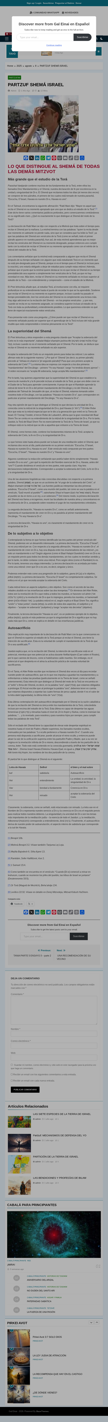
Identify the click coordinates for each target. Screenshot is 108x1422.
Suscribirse (82, 37)
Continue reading (54, 45)
